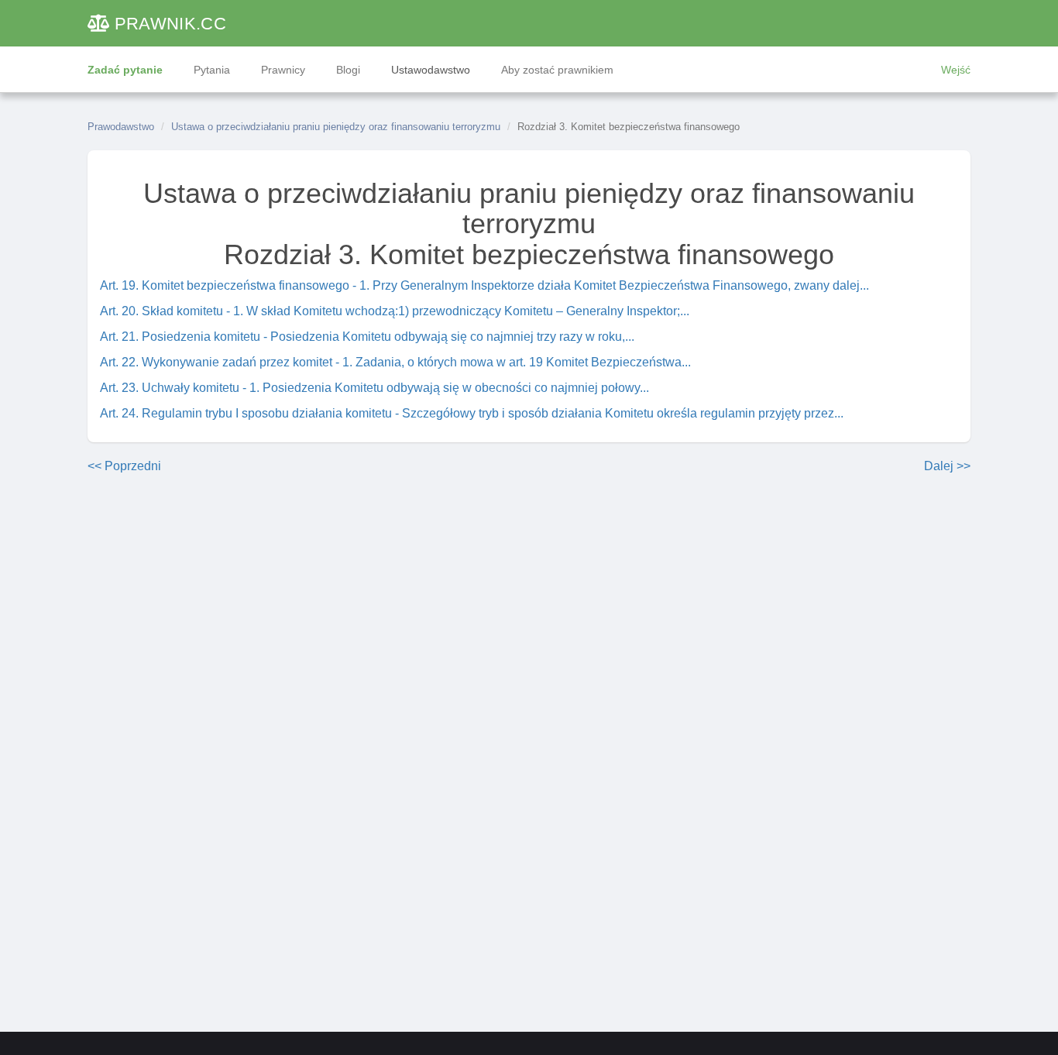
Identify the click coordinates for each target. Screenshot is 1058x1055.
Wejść (955, 70)
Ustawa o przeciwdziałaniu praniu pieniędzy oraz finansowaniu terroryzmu (335, 126)
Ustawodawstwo (430, 70)
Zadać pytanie (125, 70)
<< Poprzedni (124, 466)
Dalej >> (947, 466)
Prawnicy (283, 70)
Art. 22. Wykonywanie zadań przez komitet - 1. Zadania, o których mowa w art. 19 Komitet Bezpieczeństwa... (395, 362)
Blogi (348, 70)
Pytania (212, 70)
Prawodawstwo (121, 126)
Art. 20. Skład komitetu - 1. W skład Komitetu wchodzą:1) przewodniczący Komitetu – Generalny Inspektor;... (394, 311)
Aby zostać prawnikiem (557, 70)
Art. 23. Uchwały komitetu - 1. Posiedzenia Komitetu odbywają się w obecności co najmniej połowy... (374, 387)
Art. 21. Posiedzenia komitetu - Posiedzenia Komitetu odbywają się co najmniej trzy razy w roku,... (367, 336)
